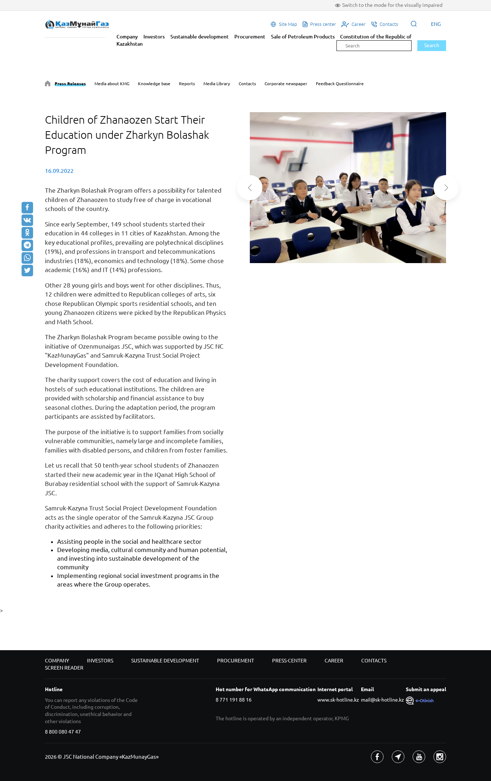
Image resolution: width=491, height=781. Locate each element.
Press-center (289, 660)
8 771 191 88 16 (234, 700)
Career (334, 660)
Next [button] (446, 187)
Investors (154, 37)
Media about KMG (112, 83)
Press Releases (70, 83)
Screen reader (64, 668)
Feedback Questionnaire (340, 83)
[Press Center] (47, 84)
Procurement (249, 37)
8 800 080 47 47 (63, 732)
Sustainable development (199, 37)
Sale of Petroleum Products (303, 37)
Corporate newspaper (286, 83)
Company (127, 37)
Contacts (247, 83)
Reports (187, 83)
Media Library (216, 83)
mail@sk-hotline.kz (382, 700)
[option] (348, 187)
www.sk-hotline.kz (338, 700)
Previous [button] (249, 187)
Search (431, 45)
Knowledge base (154, 83)
